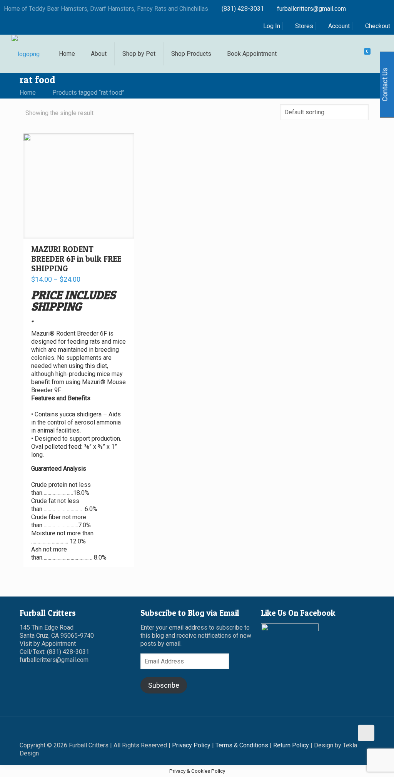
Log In (271, 26)
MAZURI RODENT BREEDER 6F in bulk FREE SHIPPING (76, 258)
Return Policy (291, 745)
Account (339, 26)
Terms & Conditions (241, 745)
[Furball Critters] (26, 54)
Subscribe (163, 685)
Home (28, 92)
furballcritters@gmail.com (311, 8)
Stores (304, 26)
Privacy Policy (191, 745)
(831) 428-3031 (243, 8)
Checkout (377, 26)
